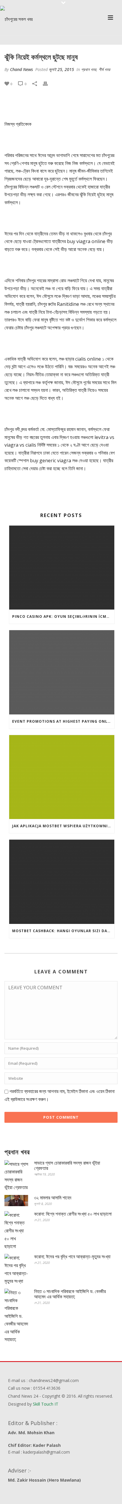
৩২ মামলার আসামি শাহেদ (52, 1197)
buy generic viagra (50, 460)
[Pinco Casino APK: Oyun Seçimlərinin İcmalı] (61, 568)
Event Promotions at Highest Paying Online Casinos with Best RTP (63, 721)
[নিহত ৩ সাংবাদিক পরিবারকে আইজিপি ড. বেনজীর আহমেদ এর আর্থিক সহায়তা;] (16, 1316)
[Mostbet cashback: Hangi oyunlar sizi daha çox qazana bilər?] (61, 882)
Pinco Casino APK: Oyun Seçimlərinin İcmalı (62, 616)
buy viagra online (86, 241)
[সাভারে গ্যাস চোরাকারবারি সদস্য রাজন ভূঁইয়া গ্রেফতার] (16, 1175)
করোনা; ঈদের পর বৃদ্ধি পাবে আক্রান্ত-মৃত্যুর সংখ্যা (72, 1256)
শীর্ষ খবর (104, 69)
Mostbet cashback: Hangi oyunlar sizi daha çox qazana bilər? (63, 930)
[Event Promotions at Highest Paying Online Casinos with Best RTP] (61, 672)
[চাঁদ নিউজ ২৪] (16, 19)
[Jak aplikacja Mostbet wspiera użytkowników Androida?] (61, 777)
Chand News (21, 69)
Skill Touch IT (45, 1404)
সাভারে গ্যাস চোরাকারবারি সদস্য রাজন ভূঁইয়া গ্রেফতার (67, 1165)
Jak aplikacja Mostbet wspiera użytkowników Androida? (63, 825)
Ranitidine (68, 304)
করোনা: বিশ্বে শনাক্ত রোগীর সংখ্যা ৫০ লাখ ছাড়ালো (73, 1213)
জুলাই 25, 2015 (61, 69)
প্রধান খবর (88, 69)
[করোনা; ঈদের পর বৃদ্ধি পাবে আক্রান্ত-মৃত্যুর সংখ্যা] (16, 1269)
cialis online (88, 359)
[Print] (48, 84)
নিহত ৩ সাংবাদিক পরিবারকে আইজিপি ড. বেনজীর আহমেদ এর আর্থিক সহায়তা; (70, 1294)
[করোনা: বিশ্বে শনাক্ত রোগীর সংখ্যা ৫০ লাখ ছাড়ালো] (16, 1230)
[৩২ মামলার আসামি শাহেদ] (16, 1200)
